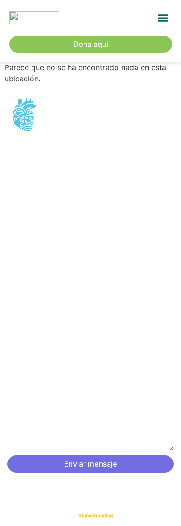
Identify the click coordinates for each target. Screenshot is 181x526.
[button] (163, 18)
